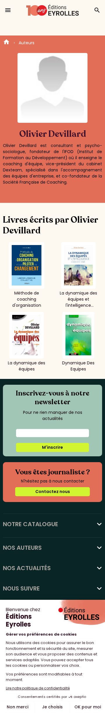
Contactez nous (52, 491)
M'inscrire (52, 447)
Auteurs (26, 43)
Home (6, 42)
